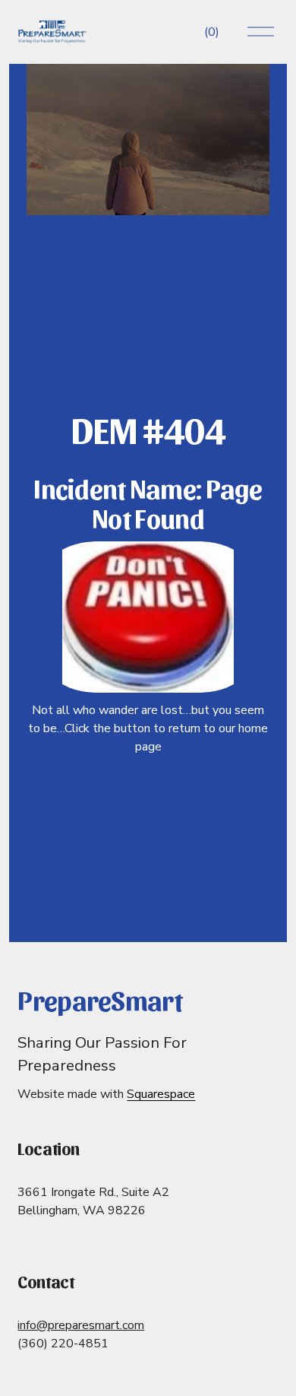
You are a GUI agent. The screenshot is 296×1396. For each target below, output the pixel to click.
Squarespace (161, 1094)
